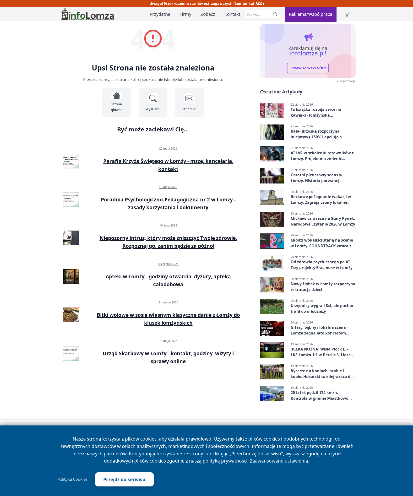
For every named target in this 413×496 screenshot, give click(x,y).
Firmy (185, 14)
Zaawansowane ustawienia (279, 461)
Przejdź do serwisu (124, 479)
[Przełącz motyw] (347, 14)
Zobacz (208, 14)
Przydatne (160, 14)
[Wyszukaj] (275, 14)
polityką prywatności (225, 461)
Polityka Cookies (72, 479)
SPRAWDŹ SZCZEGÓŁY (308, 68)
